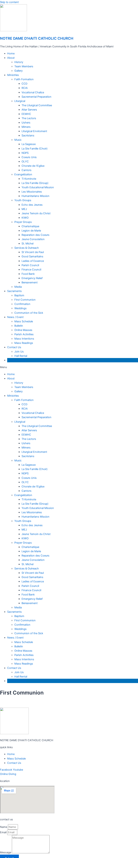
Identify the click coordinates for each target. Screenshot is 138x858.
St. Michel (27, 243)
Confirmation (22, 304)
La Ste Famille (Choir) (34, 148)
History (18, 62)
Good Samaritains (32, 256)
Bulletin (18, 325)
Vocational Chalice (33, 92)
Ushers (26, 122)
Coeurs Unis (29, 157)
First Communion (25, 299)
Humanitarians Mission (35, 196)
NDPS (25, 153)
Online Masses (23, 330)
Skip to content (9, 2)
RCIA (25, 88)
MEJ (24, 209)
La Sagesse (29, 144)
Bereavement (30, 282)
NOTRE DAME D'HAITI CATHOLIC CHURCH (36, 38)
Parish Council (30, 265)
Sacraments (14, 291)
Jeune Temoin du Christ (36, 213)
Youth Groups (22, 200)
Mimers (26, 126)
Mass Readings (23, 343)
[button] (69, 367)
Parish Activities (24, 334)
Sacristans (28, 135)
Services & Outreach (26, 247)
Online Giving (18, 360)
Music (18, 139)
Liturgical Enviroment (34, 131)
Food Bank (28, 273)
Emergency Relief (32, 278)
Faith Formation (24, 79)
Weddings (20, 308)
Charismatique (30, 226)
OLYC (25, 161)
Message (6, 852)
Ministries (13, 75)
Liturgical (19, 101)
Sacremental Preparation (36, 96)
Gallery (18, 70)
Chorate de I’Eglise (33, 165)
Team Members (23, 66)
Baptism (19, 295)
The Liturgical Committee (37, 105)
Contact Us (14, 347)
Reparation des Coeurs (35, 235)
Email (3, 832)
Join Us (19, 351)
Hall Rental (20, 355)
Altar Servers (29, 109)
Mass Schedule (23, 321)
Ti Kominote (29, 178)
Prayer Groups (23, 222)
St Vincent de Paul (33, 252)
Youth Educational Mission (38, 187)
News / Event (15, 317)
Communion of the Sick (28, 312)
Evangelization (23, 174)
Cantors (26, 170)
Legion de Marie (31, 230)
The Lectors (29, 118)
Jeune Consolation (33, 239)
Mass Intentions (24, 338)
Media (18, 286)
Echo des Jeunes (32, 204)
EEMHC (26, 114)
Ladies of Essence (33, 261)
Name (4, 827)
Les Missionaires (32, 191)
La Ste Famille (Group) (35, 183)
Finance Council (31, 269)
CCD (24, 83)
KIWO (25, 217)
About (11, 57)
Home (11, 53)
